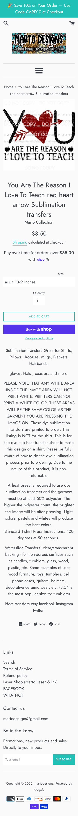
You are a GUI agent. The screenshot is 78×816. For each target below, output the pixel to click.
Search (9, 662)
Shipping (20, 242)
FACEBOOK (13, 689)
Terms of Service (17, 669)
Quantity (39, 293)
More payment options (39, 338)
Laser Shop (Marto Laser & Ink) (30, 682)
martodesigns (44, 783)
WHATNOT (13, 695)
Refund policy (15, 675)
